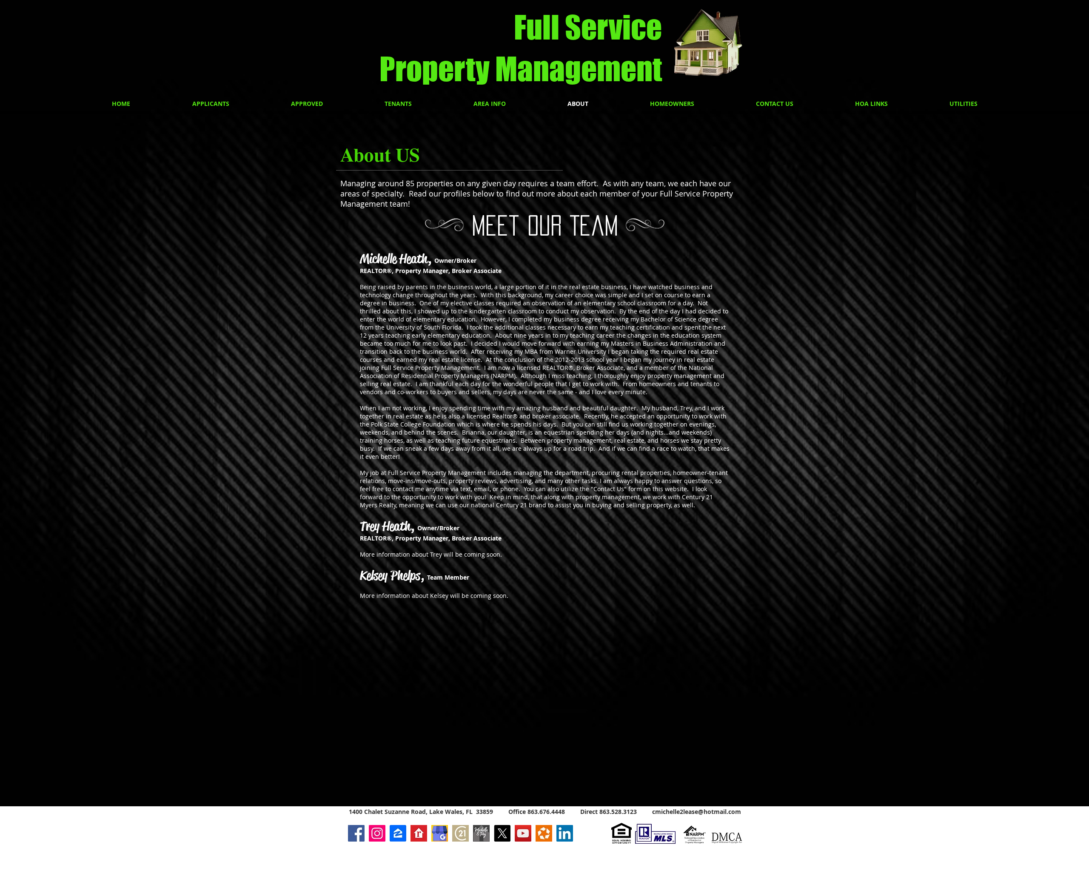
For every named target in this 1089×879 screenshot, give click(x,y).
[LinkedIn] (564, 833)
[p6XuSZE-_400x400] (419, 833)
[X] (502, 833)
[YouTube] (523, 833)
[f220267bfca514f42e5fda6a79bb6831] (544, 833)
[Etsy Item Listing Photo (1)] (398, 833)
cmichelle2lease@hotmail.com (696, 812)
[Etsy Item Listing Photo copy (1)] (481, 833)
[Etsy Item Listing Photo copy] (460, 833)
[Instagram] (377, 833)
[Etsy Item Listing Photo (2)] (439, 833)
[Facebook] (356, 833)
